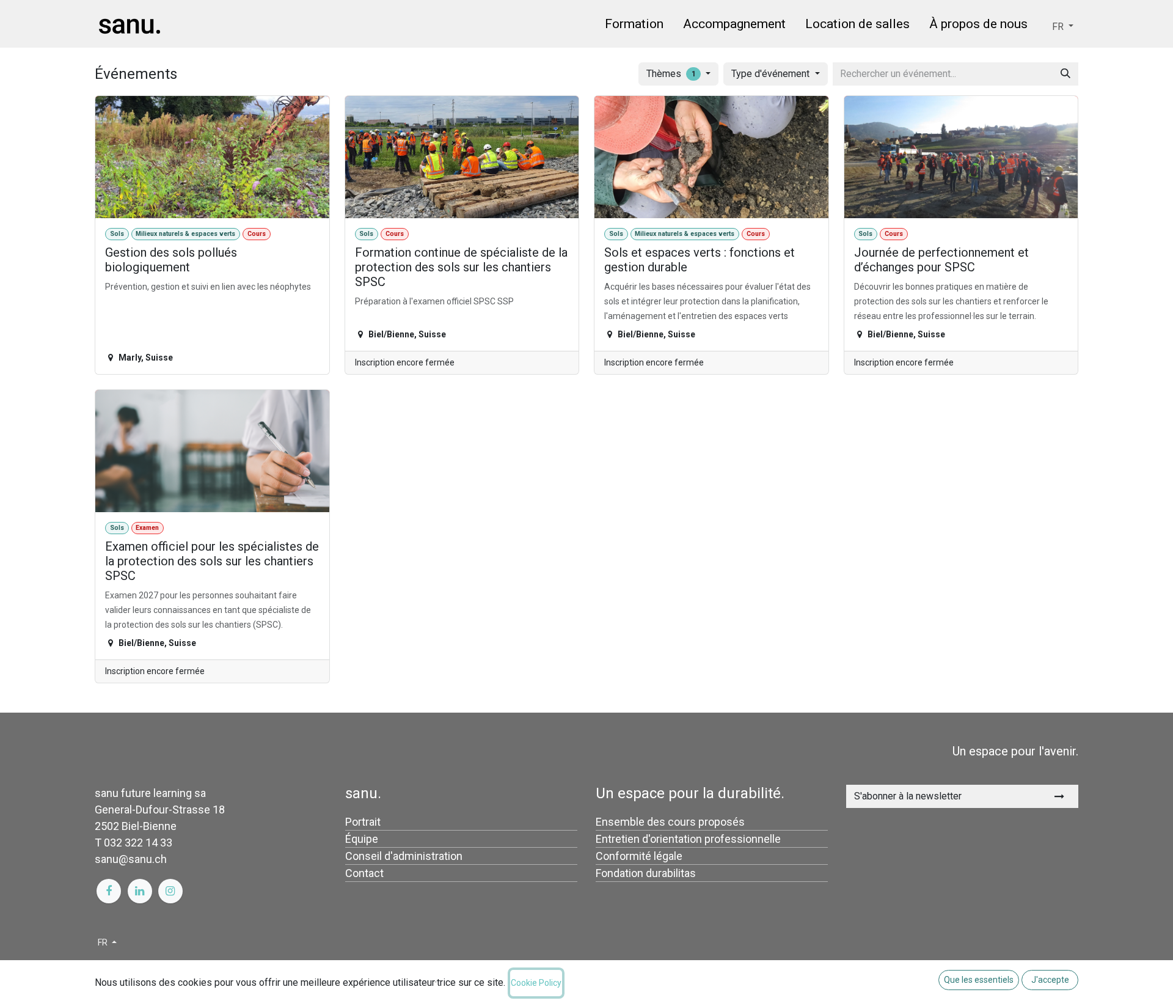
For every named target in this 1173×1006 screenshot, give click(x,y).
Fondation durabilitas (646, 873)
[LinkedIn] (140, 891)
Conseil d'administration (403, 856)
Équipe (361, 838)
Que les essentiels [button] (979, 980)
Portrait (363, 821)
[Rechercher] (1065, 74)
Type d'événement (771, 73)
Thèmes (671, 73)
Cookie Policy (536, 983)
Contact (364, 873)
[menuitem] (634, 26)
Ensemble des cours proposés (670, 821)
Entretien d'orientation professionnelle (688, 838)
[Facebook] (109, 891)
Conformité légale (639, 856)
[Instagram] (170, 891)
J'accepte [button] (1050, 980)
